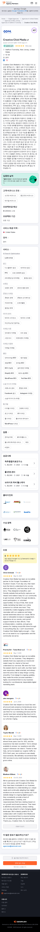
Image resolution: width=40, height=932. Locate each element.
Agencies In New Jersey (12, 21)
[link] (32, 3)
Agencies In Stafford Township (11, 22)
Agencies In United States (30, 19)
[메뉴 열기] (36, 3)
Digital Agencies (13, 19)
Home (3, 19)
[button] (8, 46)
